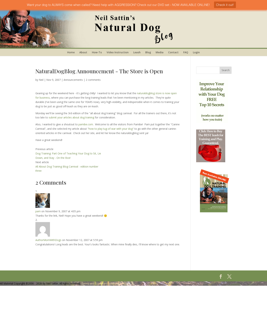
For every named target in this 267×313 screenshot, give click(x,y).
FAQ (185, 52)
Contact (173, 52)
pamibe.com (85, 124)
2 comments (93, 79)
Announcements (73, 79)
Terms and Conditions (95, 283)
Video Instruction (118, 52)
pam (38, 211)
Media (159, 52)
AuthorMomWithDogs (48, 240)
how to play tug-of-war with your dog (111, 128)
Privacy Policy (118, 283)
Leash (137, 52)
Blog (148, 52)
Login (196, 52)
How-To (97, 52)
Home (71, 52)
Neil (41, 79)
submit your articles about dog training (72, 117)
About (83, 52)
